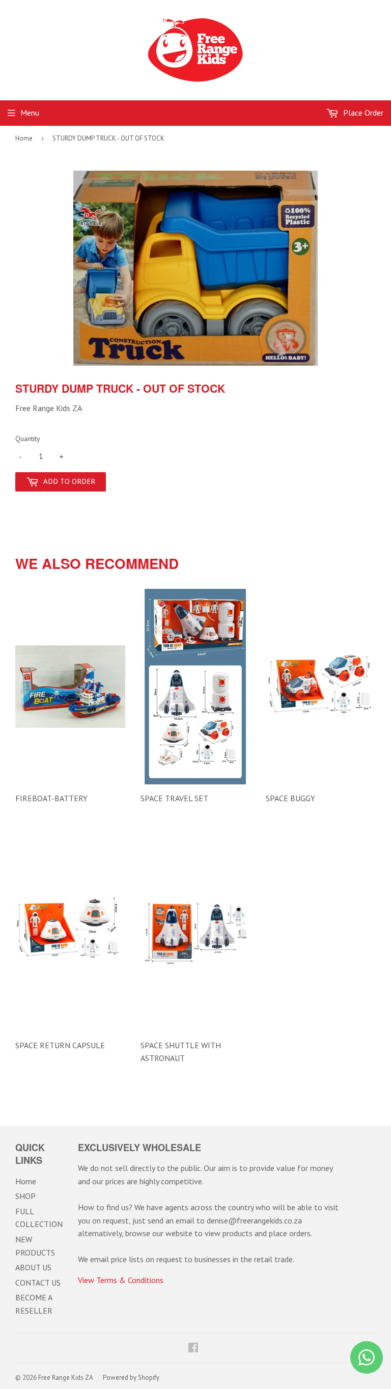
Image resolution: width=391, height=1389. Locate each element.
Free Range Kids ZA (65, 1377)
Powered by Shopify (131, 1377)
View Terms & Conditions (120, 1280)
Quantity (27, 438)
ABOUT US (33, 1267)
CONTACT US (38, 1282)
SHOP (25, 1196)
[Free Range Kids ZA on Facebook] (193, 1348)
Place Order (362, 112)
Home (24, 138)
